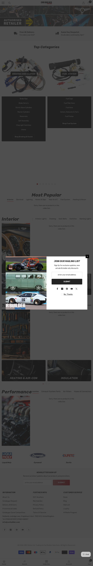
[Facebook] (57, 288)
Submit (67, 282)
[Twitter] (76, 288)
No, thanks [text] (68, 294)
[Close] (87, 256)
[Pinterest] (67, 288)
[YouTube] (71, 288)
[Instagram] (62, 288)
